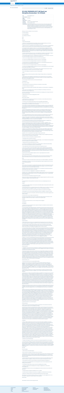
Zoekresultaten (18, 5)
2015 (30, 43)
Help (11, 390)
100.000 (46, 122)
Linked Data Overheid (35, 388)
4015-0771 (38, 45)
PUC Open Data (35, 389)
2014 (30, 76)
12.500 (50, 125)
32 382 (50, 214)
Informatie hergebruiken (25, 387)
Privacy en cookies (24, 388)
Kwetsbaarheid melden (25, 391)
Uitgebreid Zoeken (20, 3)
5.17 (22, 307)
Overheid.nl (12, 3)
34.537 (32, 311)
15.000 (47, 124)
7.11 (35, 243)
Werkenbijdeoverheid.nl (47, 390)
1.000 (29, 343)
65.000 (27, 127)
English (12, 389)
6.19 (38, 291)
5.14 (22, 289)
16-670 (26, 34)
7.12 (38, 243)
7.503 (25, 115)
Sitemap (23, 390)
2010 (50, 87)
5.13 (22, 285)
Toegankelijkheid (24, 389)
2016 (31, 45)
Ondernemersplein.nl (46, 389)
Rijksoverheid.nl (46, 388)
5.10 (22, 262)
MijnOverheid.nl (46, 387)
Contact (12, 388)
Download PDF (50, 8)
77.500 (42, 122)
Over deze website (13, 387)
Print (45, 8)
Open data (34, 387)
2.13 (22, 172)
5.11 (22, 269)
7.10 (33, 243)
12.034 (47, 120)
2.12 (22, 152)
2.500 (49, 110)
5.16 (22, 304)
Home (16, 3)
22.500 (23, 123)
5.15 (22, 301)
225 (30, 90)
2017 (26, 32)
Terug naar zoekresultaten (14, 7)
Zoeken (16, 5)
